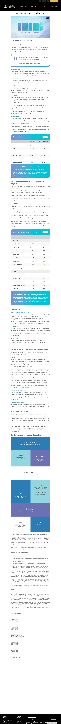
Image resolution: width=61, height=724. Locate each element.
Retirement (19, 717)
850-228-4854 (8, 718)
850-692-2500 (6, 0)
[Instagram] (48, 1)
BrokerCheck (53, 719)
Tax (17, 722)
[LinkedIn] (40, 1)
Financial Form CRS (32, 717)
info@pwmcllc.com (15, 0)
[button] (21, 6)
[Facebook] (43, 1)
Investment (19, 718)
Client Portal (54, 0)
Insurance (19, 721)
